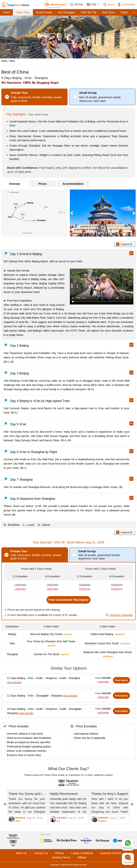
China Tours (23, 12)
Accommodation (73, 183)
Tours (12, 60)
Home (6, 12)
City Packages (66, 12)
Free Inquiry (121, 680)
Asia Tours (108, 12)
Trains (124, 12)
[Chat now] (127, 858)
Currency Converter (121, 614)
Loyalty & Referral (81, 853)
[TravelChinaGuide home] (15, 5)
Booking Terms (61, 857)
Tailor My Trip (88, 12)
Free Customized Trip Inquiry (69, 599)
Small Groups (44, 12)
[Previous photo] (72, 213)
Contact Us (41, 853)
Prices (43, 183)
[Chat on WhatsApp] (127, 844)
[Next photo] (134, 213)
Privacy (59, 853)
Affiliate (81, 857)
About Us (21, 853)
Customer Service (110, 853)
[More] (134, 12)
